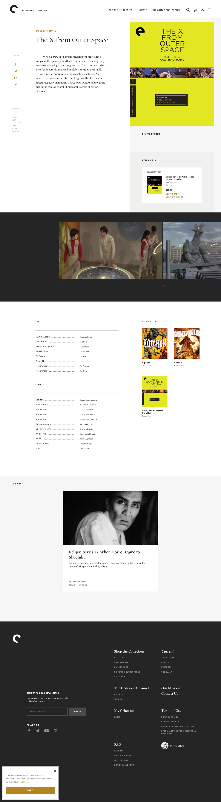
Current (141, 10)
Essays (72, 585)
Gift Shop (119, 676)
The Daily (166, 672)
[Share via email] (15, 78)
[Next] (216, 253)
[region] (30, 783)
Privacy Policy (169, 717)
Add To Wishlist (174, 197)
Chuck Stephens (79, 581)
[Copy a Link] (16, 84)
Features (166, 667)
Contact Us (169, 693)
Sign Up (118, 699)
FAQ (117, 744)
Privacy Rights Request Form (177, 727)
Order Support (122, 755)
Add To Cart (172, 194)
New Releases (122, 662)
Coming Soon (121, 667)
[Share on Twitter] (16, 71)
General (119, 751)
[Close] (55, 771)
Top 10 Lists (167, 658)
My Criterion (124, 710)
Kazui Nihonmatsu (45, 31)
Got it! (30, 790)
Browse (118, 694)
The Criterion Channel (165, 10)
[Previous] (5, 253)
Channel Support (124, 765)
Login (117, 717)
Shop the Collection (119, 10)
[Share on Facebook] (15, 64)
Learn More (26, 781)
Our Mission (170, 688)
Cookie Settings (170, 722)
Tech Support (121, 760)
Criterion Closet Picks (127, 672)
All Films (119, 658)
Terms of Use (171, 710)
